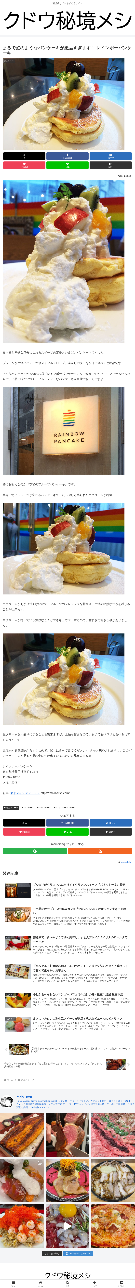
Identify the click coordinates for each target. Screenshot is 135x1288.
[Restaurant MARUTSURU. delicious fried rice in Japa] (22, 1226)
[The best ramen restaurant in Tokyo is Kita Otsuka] (113, 1181)
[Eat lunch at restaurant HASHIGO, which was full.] (22, 1181)
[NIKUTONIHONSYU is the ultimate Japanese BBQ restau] (113, 1135)
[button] (111, 165)
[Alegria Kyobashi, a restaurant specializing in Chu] (68, 1135)
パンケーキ (29, 807)
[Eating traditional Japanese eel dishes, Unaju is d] (22, 1135)
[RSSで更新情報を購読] (100, 851)
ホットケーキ (45, 807)
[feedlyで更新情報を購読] (35, 851)
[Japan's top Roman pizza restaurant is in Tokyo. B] (113, 1226)
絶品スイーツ (12, 807)
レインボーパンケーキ (66, 807)
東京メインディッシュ (25, 793)
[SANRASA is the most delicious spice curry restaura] (68, 1181)
